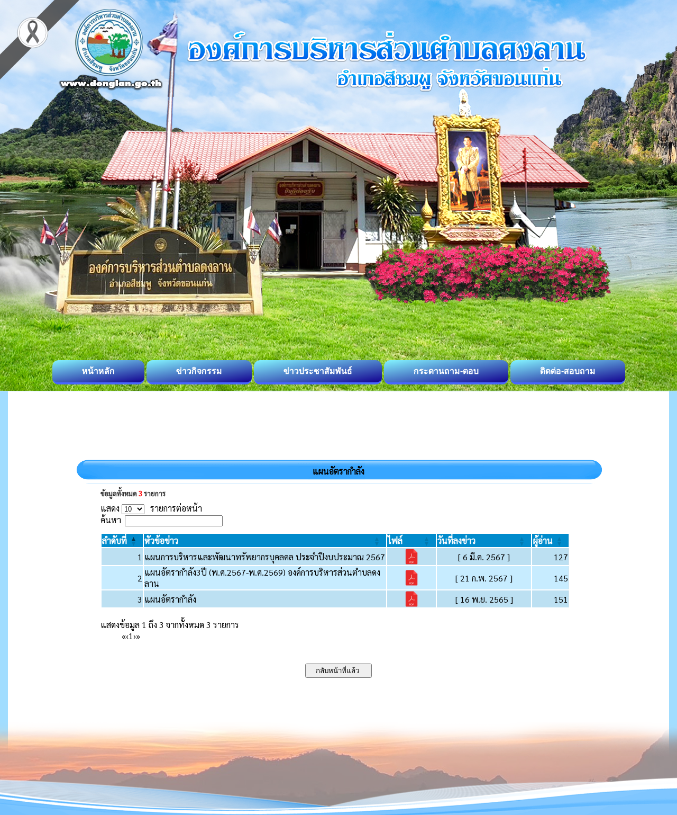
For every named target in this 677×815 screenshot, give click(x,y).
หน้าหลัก (98, 370)
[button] (114, 540)
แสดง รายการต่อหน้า (151, 508)
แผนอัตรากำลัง (170, 599)
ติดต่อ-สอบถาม (568, 370)
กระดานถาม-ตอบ (446, 370)
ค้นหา (110, 519)
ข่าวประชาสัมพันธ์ (317, 370)
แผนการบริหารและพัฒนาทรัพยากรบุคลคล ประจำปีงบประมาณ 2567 (264, 556)
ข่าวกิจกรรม (199, 370)
